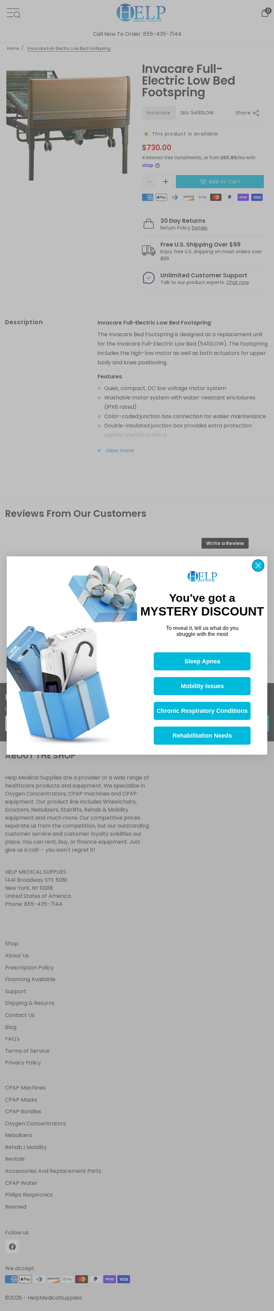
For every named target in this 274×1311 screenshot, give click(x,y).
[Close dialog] (258, 565)
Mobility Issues (202, 686)
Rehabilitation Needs (202, 735)
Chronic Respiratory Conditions (202, 711)
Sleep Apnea (202, 661)
